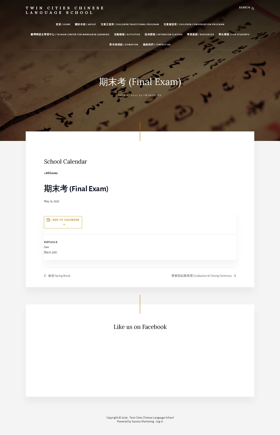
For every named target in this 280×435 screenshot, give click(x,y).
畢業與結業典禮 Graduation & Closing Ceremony (201, 275)
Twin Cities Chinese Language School (65, 10)
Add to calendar (66, 220)
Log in (159, 421)
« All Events (51, 173)
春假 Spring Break (59, 275)
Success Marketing (143, 421)
